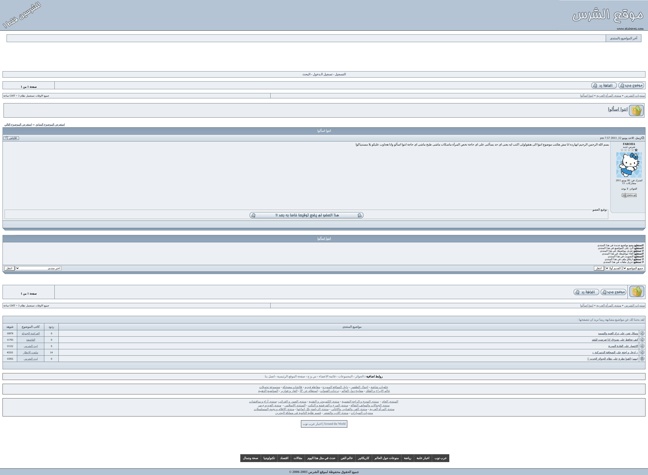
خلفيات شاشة (379, 387)
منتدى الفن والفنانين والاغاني (349, 409)
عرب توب (441, 458)
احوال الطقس (359, 387)
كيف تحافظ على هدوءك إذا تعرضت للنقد (615, 339)
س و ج (312, 376)
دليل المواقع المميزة (335, 387)
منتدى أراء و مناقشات (262, 401)
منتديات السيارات (362, 413)
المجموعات (345, 376)
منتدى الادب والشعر (335, 413)
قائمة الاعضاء (327, 376)
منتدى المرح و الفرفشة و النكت (328, 405)
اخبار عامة (423, 458)
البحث (306, 74)
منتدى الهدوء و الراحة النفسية (360, 401)
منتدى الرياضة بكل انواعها (313, 409)
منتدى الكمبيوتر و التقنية (324, 401)
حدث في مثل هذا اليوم (321, 458)
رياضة (407, 458)
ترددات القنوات (329, 391)
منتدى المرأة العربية (608, 95)
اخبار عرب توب (312, 424)
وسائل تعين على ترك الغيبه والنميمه (618, 333)
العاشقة (30, 339)
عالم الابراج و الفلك (378, 391)
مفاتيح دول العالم (352, 391)
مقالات (298, 458)
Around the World (335, 424)
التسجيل (340, 74)
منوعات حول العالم (387, 458)
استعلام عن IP (309, 391)
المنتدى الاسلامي (295, 405)
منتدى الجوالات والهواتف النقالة (370, 405)
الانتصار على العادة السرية (623, 346)
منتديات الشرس (634, 95)
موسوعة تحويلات (269, 387)
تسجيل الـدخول (322, 74)
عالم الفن (347, 458)
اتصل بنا (270, 376)
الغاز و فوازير (289, 391)
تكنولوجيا (269, 458)
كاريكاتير (363, 458)
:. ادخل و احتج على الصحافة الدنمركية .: (615, 352)
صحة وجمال (250, 458)
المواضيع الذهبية (268, 391)
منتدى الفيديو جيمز (269, 405)
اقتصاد (284, 458)
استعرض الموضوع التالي (18, 124)
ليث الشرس (31, 346)
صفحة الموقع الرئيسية (291, 376)
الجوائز (359, 376)
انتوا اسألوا (586, 95)
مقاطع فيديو (312, 387)
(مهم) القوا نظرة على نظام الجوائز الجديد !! (612, 358)
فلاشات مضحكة (292, 387)
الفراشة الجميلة (31, 333)
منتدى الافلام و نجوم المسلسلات (274, 409)
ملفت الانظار (30, 352)
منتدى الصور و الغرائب (292, 401)
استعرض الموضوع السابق (50, 124)
